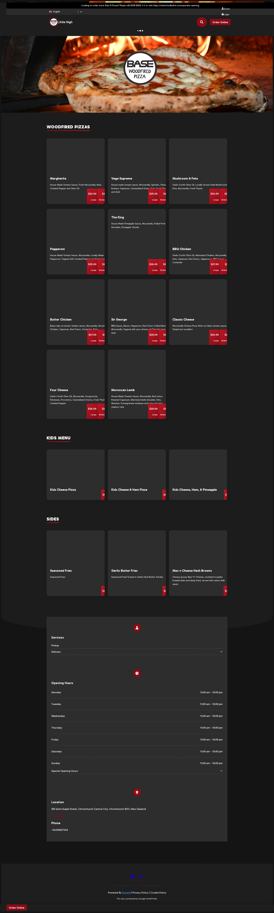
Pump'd (126, 892)
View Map (59, 815)
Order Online (220, 22)
